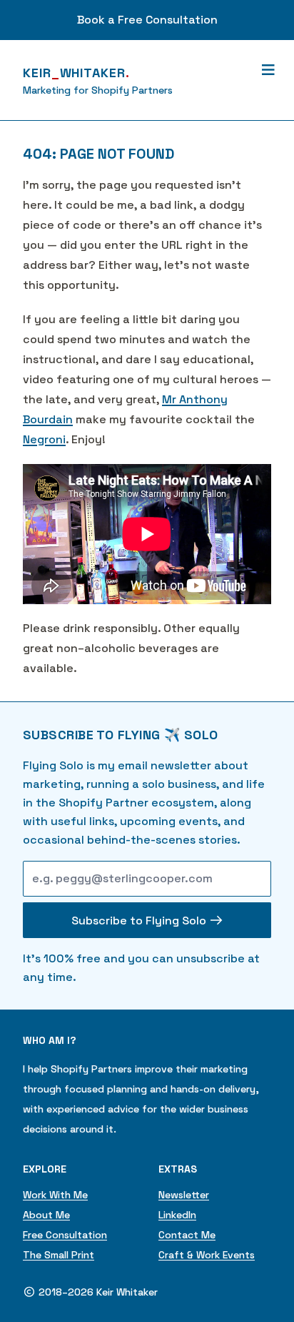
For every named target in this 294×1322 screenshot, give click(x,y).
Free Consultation (65, 1234)
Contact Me (187, 1234)
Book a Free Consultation (147, 19)
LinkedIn (177, 1214)
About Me (46, 1214)
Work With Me (55, 1194)
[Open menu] (268, 70)
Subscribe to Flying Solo (140, 920)
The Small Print (58, 1254)
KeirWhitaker (76, 72)
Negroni (44, 439)
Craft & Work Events (206, 1254)
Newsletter (183, 1194)
